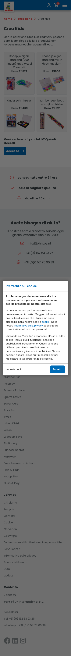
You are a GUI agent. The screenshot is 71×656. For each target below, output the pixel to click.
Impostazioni (13, 369)
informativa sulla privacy (28, 325)
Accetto (57, 369)
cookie (46, 321)
